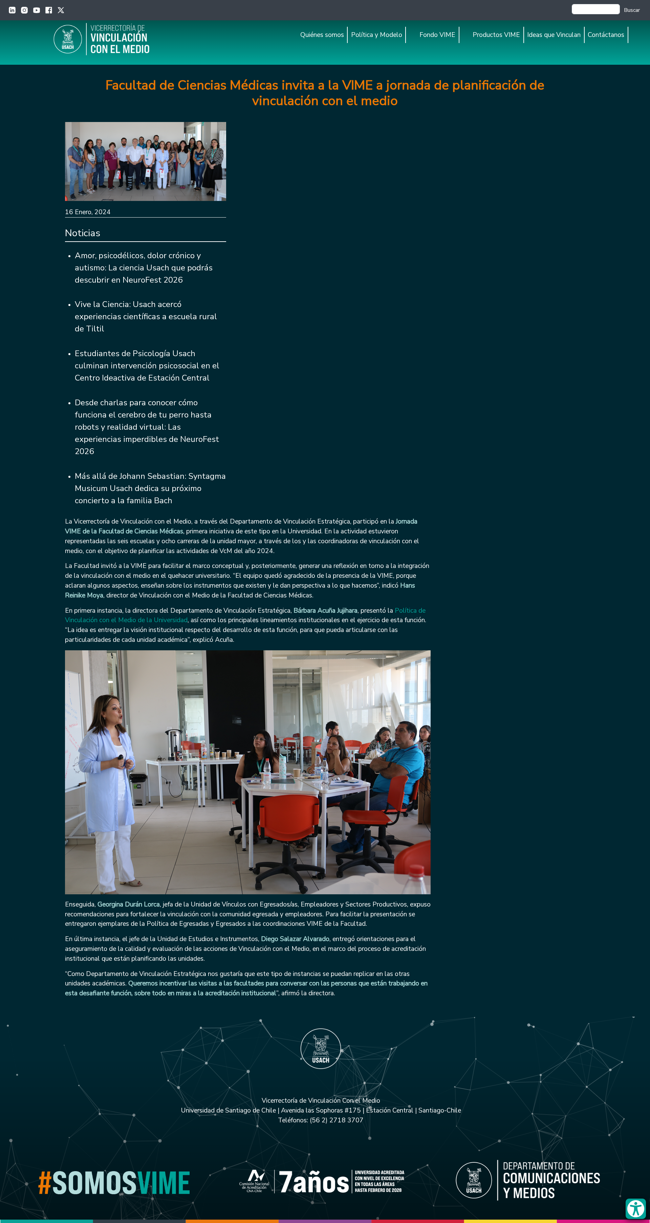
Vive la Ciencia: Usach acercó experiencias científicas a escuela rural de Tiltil (146, 316)
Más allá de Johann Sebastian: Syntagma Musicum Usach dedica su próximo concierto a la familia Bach (150, 488)
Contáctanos (606, 34)
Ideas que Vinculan (554, 34)
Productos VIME (496, 34)
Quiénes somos (322, 34)
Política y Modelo (376, 34)
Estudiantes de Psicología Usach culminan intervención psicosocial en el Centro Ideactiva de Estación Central (147, 365)
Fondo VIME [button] (437, 34)
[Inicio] (114, 39)
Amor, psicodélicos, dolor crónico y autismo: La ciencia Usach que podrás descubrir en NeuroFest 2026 (144, 267)
